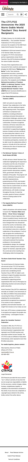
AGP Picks (4, 2)
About (6, 452)
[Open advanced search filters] (21, 14)
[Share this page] (26, 14)
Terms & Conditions (14, 459)
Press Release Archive (16, 452)
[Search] (18, 14)
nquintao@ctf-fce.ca (7, 352)
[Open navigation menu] (2, 14)
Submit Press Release (14, 456)
